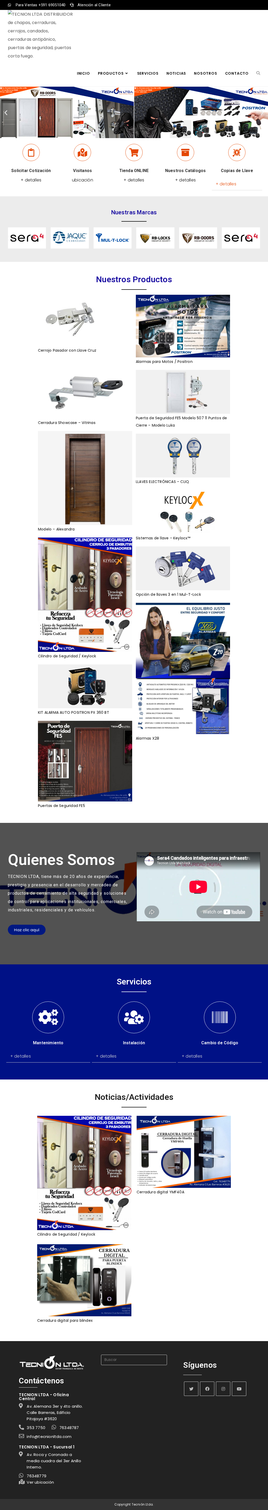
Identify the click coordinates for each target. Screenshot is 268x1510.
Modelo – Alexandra (56, 529)
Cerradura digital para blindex (65, 1320)
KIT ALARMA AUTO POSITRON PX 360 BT (73, 712)
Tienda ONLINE (134, 170)
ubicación (82, 180)
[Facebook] (207, 1389)
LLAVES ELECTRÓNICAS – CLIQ (162, 481)
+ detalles (31, 180)
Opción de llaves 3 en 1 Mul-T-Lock (168, 594)
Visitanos (82, 170)
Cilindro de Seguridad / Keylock (67, 656)
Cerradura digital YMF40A (160, 1192)
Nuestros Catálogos (185, 170)
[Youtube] (239, 1389)
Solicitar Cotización (31, 170)
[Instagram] (223, 1389)
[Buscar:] (134, 1359)
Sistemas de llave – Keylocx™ (163, 538)
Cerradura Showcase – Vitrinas (67, 422)
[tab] (237, 184)
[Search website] (258, 73)
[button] (6, 112)
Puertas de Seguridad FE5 (61, 805)
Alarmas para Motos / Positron (164, 361)
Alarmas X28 (147, 738)
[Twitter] (191, 1389)
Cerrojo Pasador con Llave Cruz (67, 350)
